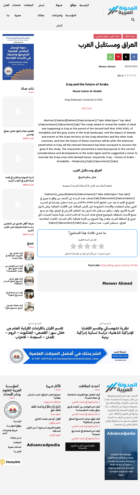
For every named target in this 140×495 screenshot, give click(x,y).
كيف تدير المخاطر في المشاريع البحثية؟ (14, 294)
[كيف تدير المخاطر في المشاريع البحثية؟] (29, 294)
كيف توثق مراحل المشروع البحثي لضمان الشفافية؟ (13, 281)
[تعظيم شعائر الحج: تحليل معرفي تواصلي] (18, 112)
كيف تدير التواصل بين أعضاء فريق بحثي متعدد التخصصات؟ (14, 268)
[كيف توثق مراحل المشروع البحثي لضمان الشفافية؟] (29, 281)
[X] (126, 57)
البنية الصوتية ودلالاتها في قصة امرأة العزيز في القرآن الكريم (19, 179)
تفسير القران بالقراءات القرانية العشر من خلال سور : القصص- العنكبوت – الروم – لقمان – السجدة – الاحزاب (35, 332)
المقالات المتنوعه (52, 402)
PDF (84, 108)
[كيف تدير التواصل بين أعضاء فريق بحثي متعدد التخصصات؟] (29, 268)
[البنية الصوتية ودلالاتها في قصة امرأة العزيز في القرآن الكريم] (18, 158)
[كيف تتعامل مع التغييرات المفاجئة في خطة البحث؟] (29, 255)
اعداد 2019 (28, 138)
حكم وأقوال (55, 423)
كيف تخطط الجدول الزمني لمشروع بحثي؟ (14, 306)
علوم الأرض (55, 435)
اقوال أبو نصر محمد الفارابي (48, 419)
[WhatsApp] (110, 57)
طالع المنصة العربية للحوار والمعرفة (83, 447)
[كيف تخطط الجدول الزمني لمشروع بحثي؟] (29, 306)
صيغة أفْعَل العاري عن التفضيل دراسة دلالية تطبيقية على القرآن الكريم (19, 227)
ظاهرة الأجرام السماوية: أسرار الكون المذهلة (43, 429)
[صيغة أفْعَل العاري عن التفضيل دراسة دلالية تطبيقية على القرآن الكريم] (18, 204)
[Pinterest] (118, 57)
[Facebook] (134, 57)
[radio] (101, 246)
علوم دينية (56, 414)
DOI (89, 108)
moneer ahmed (107, 66)
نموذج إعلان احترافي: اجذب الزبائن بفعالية (44, 396)
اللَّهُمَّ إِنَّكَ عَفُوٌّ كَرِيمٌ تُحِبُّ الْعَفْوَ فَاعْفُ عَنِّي (46, 408)
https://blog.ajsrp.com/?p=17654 (118, 265)
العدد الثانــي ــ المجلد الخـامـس (107, 36)
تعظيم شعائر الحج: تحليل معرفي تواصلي (19, 132)
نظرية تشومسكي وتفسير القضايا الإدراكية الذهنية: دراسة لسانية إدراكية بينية (105, 332)
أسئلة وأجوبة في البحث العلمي (86, 402)
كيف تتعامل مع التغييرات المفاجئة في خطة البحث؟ (14, 256)
